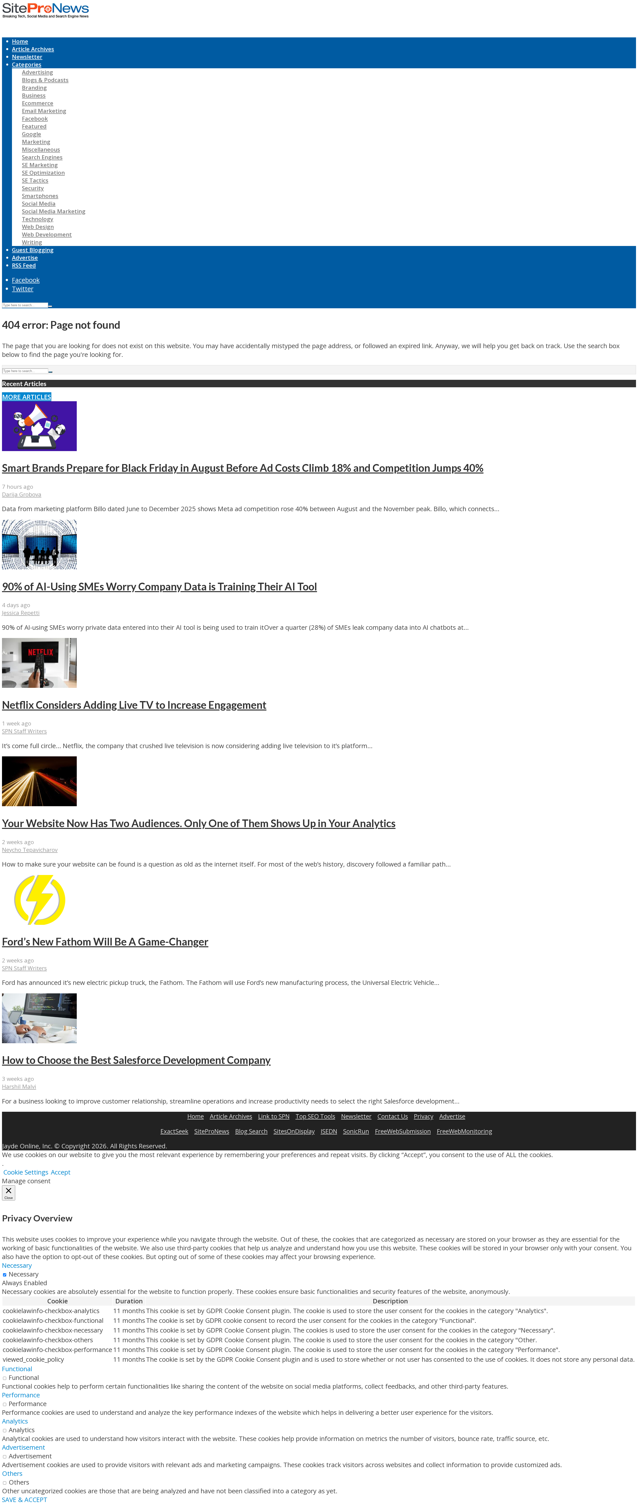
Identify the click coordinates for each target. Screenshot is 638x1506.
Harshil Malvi (19, 1086)
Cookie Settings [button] (25, 1172)
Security (33, 188)
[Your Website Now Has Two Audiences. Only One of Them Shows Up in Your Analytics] (39, 803)
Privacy (423, 1116)
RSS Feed (24, 265)
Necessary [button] (17, 1265)
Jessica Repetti (21, 613)
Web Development (47, 234)
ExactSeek (174, 1131)
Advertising (37, 72)
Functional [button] (17, 1368)
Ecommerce (37, 103)
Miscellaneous (41, 149)
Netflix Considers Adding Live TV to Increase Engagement (134, 705)
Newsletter (27, 57)
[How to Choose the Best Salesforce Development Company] (39, 1040)
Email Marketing (44, 111)
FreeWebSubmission (403, 1131)
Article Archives (33, 49)
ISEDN (329, 1131)
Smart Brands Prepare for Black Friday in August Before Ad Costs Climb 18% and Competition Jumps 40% (242, 468)
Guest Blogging (33, 250)
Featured (34, 126)
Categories (26, 64)
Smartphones (40, 196)
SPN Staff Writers (24, 731)
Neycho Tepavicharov (30, 850)
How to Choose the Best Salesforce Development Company (136, 1060)
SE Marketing (40, 165)
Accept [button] (61, 1172)
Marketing (36, 142)
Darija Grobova (21, 494)
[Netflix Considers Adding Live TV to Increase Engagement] (39, 685)
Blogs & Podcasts (45, 80)
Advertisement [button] (23, 1447)
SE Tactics (35, 180)
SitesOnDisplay (294, 1131)
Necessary (24, 1274)
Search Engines (42, 157)
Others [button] (12, 1473)
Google (31, 134)
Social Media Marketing (53, 211)
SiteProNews (211, 1131)
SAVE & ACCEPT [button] (24, 1499)
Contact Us (393, 1116)
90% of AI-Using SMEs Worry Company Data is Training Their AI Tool (159, 586)
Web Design (38, 227)
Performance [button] (21, 1395)
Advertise (25, 257)
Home (20, 41)
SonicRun (356, 1131)
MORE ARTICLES (26, 397)
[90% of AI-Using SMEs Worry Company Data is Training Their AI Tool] (39, 567)
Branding (34, 87)
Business (34, 95)
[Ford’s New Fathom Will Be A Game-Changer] (39, 922)
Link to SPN (274, 1116)
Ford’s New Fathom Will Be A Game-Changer (105, 941)
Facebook (35, 118)
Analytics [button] (15, 1421)
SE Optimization (43, 172)
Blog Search (251, 1131)
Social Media (39, 203)
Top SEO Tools (315, 1116)
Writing (32, 242)
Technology (37, 219)
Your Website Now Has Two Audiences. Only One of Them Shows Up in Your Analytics (199, 823)
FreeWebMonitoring (464, 1131)
